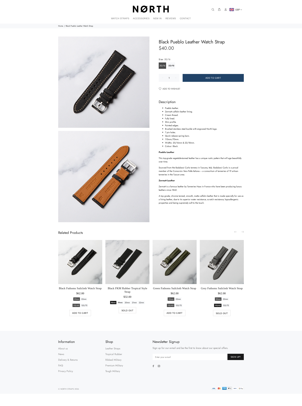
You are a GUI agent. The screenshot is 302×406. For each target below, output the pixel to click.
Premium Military (114, 365)
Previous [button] (236, 232)
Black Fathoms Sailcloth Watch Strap (80, 288)
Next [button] (242, 232)
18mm (113, 302)
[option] (80, 275)
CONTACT (185, 18)
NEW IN (157, 18)
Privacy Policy (65, 371)
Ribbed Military (113, 360)
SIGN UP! (236, 357)
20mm (76, 299)
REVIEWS (170, 18)
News (61, 354)
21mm (134, 302)
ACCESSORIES (141, 18)
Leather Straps (112, 348)
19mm (120, 302)
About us (63, 348)
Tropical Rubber (113, 354)
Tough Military (112, 371)
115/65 (76, 305)
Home (60, 26)
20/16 (162, 65)
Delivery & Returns (68, 360)
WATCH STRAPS (120, 18)
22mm (83, 299)
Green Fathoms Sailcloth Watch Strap (174, 288)
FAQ (60, 365)
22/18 (171, 65)
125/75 (84, 305)
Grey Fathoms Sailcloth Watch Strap (222, 288)
